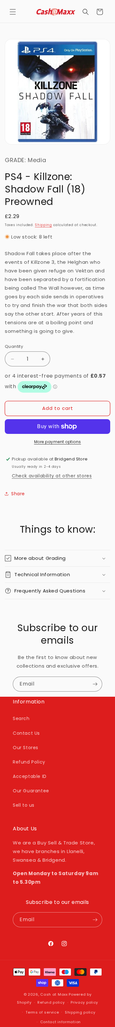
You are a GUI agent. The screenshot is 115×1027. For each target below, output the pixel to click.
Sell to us (23, 805)
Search (21, 718)
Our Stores (25, 747)
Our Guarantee (31, 791)
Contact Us (26, 733)
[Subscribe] (95, 684)
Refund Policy (29, 762)
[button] (13, 12)
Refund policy (51, 1002)
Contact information (60, 1021)
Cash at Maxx (53, 994)
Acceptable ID (30, 776)
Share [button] (18, 493)
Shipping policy (80, 1012)
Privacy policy (84, 1002)
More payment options (57, 441)
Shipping (43, 225)
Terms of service (42, 1012)
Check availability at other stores (52, 476)
